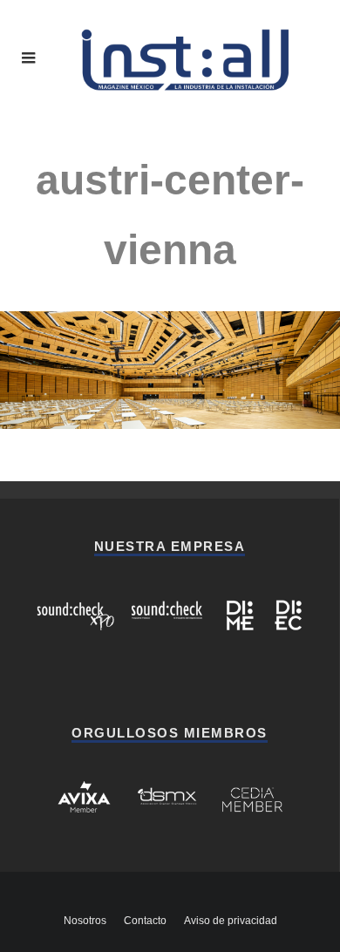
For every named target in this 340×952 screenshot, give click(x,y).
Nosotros (85, 920)
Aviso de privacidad (230, 920)
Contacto (145, 920)
